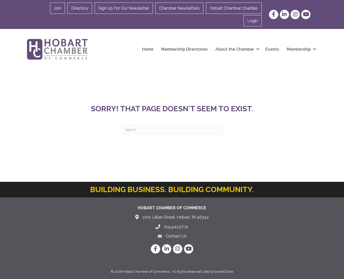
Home (147, 49)
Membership (299, 49)
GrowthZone (223, 271)
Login (252, 20)
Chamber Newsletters (179, 8)
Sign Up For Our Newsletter (123, 8)
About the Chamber (234, 49)
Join (57, 8)
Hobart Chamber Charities (234, 8)
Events (272, 49)
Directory (79, 8)
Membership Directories (184, 49)
